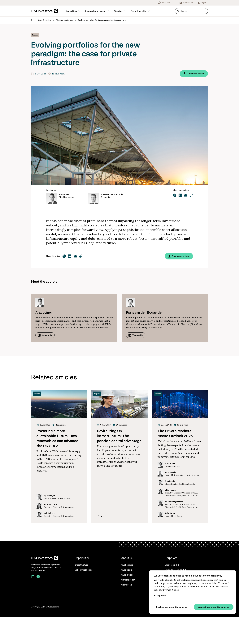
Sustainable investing (95, 11)
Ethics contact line (173, 570)
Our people (126, 570)
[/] (44, 11)
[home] (32, 20)
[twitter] (38, 577)
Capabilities (71, 11)
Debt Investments (83, 570)
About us (118, 11)
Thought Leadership (64, 20)
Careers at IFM (128, 579)
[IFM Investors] (46, 558)
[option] (166, 2)
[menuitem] (73, 11)
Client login (170, 565)
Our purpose (127, 574)
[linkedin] (32, 577)
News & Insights (138, 11)
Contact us (126, 584)
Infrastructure (81, 565)
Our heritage (127, 565)
